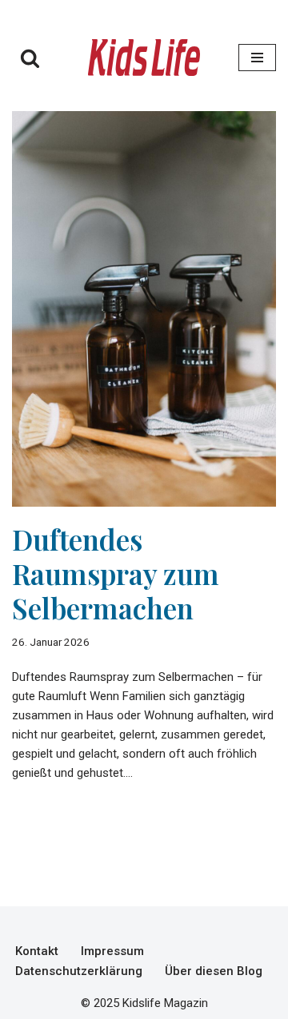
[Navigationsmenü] (257, 57)
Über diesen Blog (213, 971)
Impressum (112, 951)
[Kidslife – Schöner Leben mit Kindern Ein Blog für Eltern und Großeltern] (144, 57)
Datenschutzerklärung (78, 971)
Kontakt (36, 951)
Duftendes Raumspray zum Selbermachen (115, 573)
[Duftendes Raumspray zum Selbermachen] (144, 309)
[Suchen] (30, 58)
